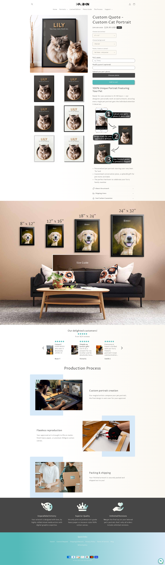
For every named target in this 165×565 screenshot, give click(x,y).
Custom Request (62, 542)
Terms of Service (103, 542)
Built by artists (88, 560)
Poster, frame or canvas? (100, 48)
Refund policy (82, 545)
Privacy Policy (90, 542)
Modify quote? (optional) (102, 65)
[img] (82, 333)
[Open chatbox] (160, 561)
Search (52, 542)
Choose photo (113, 75)
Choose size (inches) (99, 32)
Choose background (99, 40)
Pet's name (97, 58)
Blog (112, 542)
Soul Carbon (81, 560)
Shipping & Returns (77, 542)
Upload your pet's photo (101, 72)
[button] (32, 4)
